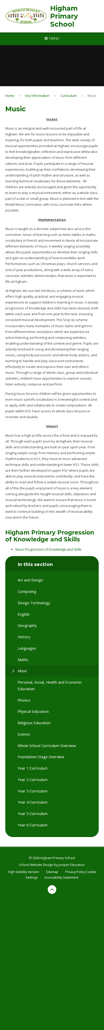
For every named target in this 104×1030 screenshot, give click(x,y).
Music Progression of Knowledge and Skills (48, 549)
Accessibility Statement (61, 877)
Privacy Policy (75, 872)
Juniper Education (71, 865)
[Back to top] (52, 889)
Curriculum (68, 95)
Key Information (37, 95)
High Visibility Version (23, 872)
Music (92, 95)
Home (9, 95)
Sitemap (52, 872)
